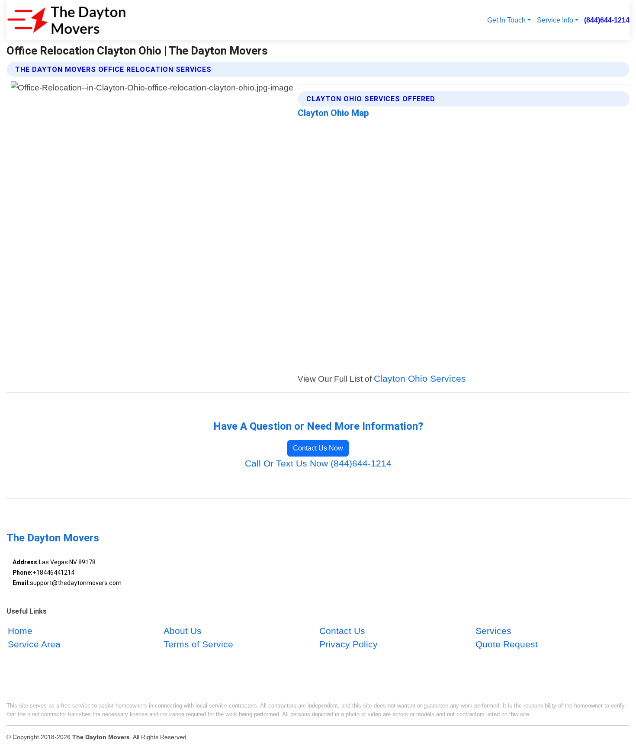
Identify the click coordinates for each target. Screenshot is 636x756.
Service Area (34, 644)
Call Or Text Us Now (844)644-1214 (318, 463)
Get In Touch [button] (506, 20)
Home (20, 631)
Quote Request (506, 644)
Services (493, 631)
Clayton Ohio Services (420, 378)
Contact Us (342, 631)
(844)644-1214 (607, 20)
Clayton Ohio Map (333, 113)
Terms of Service (198, 644)
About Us (183, 631)
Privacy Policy (348, 644)
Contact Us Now (318, 448)
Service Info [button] (555, 20)
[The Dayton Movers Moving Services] (66, 19)
